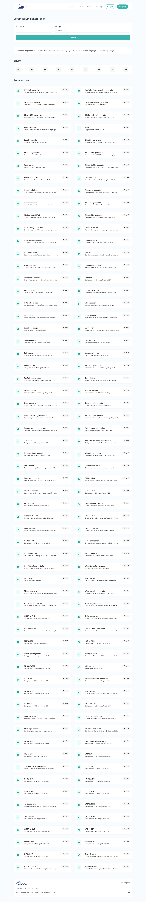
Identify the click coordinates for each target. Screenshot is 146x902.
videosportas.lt (27, 892)
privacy (73, 6)
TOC (81, 6)
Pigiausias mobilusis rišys (45, 892)
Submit (73, 37)
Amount (21, 26)
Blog (18, 892)
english (127, 883)
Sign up (123, 6)
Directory (98, 6)
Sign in (111, 6)
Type (59, 26)
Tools (89, 6)
